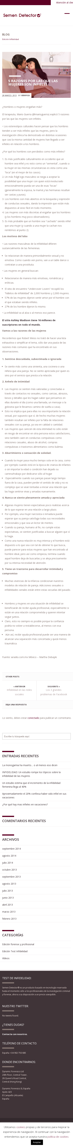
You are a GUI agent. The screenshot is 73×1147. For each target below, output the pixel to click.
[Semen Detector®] (22, 15)
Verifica (25, 95)
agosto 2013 (9, 883)
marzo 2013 (8, 911)
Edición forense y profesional (18, 944)
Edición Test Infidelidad (15, 951)
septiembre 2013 (11, 876)
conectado (33, 717)
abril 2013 (7, 904)
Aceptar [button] (37, 1142)
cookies (20, 1127)
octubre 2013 (9, 869)
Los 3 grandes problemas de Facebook (53, 692)
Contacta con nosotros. (15, 1034)
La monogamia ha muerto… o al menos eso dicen (29, 765)
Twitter (10, 1107)
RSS (22, 1107)
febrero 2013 (9, 918)
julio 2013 (7, 890)
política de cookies (58, 1136)
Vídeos (6, 958)
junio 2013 (8, 897)
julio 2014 (7, 862)
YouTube (16, 1107)
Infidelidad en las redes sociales (19, 692)
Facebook (4, 1107)
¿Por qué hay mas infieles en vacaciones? (25, 804)
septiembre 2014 (11, 848)
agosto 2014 (9, 855)
